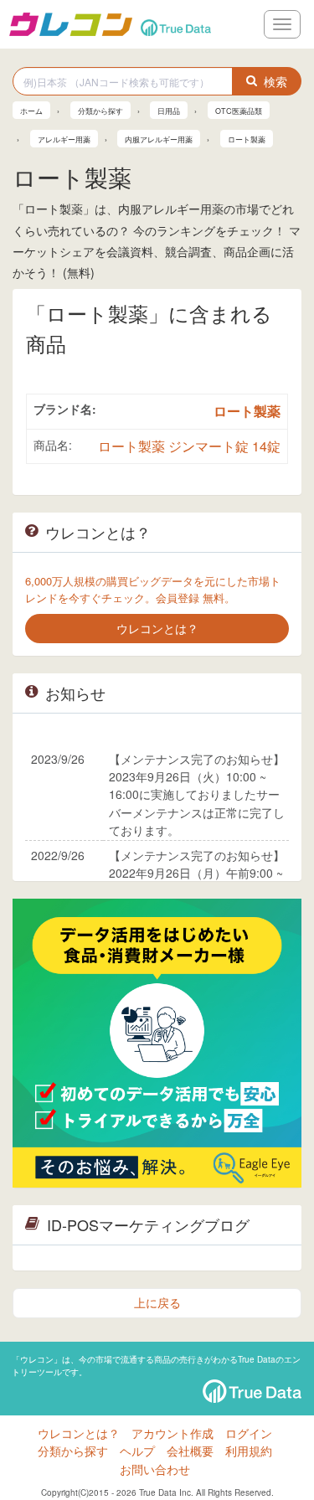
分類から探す (73, 1450)
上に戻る (157, 1302)
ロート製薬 (247, 410)
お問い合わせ (155, 1469)
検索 (275, 81)
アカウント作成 (172, 1433)
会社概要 (190, 1450)
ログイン (248, 1433)
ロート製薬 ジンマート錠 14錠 (189, 446)
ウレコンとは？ (79, 1433)
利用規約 (248, 1450)
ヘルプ (137, 1450)
